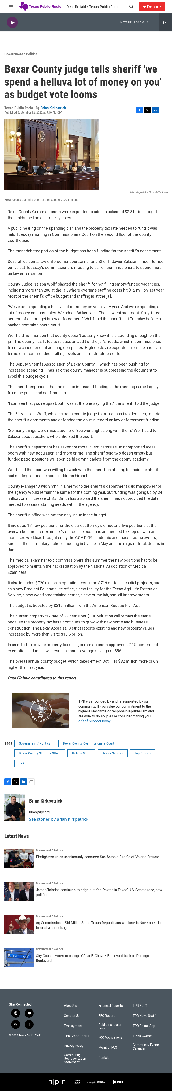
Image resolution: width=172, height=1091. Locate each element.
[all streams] (165, 22)
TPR (22, 763)
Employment (73, 1026)
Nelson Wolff (81, 753)
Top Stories (143, 753)
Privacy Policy (73, 1046)
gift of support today (94, 721)
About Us (70, 1005)
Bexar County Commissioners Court (88, 743)
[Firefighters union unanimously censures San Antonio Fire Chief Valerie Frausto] (19, 858)
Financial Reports (111, 1005)
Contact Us (72, 1015)
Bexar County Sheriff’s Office (39, 753)
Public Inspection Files (110, 1026)
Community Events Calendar (146, 1046)
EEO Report (107, 1015)
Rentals (104, 1057)
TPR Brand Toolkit (76, 1036)
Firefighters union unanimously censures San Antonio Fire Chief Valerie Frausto (97, 857)
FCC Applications (110, 1037)
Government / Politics (20, 54)
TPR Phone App (144, 1026)
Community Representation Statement (75, 1058)
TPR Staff (140, 1005)
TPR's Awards (143, 1036)
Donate (154, 6)
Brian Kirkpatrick (53, 108)
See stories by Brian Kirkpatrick (58, 819)
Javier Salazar (112, 753)
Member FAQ (108, 1047)
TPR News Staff (144, 1015)
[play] (12, 22)
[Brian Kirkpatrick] (14, 807)
